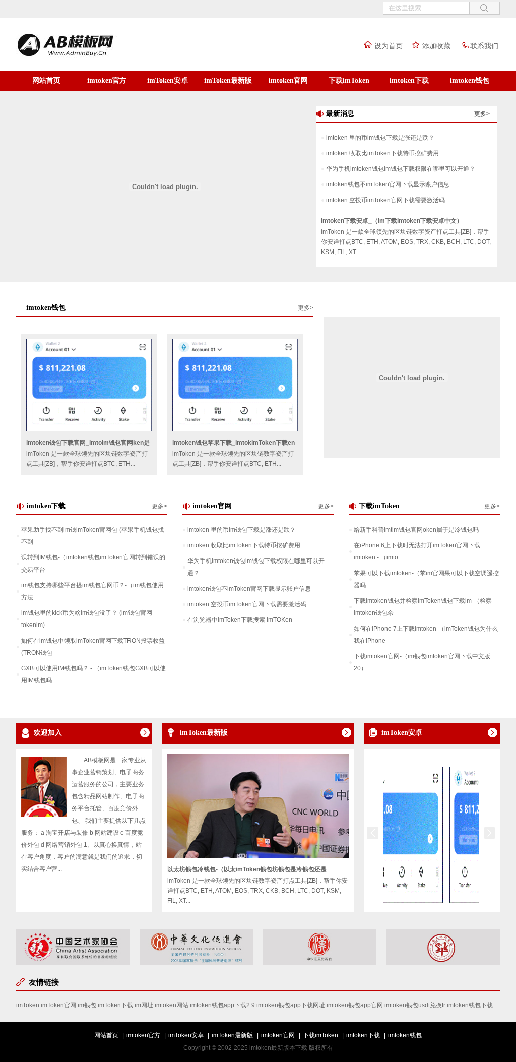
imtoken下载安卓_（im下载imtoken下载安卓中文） (392, 220)
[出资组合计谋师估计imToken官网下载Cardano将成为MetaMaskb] (385, 900)
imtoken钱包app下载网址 (290, 1005)
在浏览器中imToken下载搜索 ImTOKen (239, 619)
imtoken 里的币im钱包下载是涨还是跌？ (380, 137)
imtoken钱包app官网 (355, 1005)
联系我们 (484, 46)
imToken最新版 (228, 80)
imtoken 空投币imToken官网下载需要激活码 (385, 200)
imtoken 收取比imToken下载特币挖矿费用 (382, 153)
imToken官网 (58, 1005)
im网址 (144, 1005)
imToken (27, 1005)
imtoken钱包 (469, 80)
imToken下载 (115, 1005)
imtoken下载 (409, 80)
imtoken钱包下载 (470, 1005)
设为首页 (388, 46)
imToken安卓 (167, 80)
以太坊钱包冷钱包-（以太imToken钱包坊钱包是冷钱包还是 (247, 869)
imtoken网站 (171, 1005)
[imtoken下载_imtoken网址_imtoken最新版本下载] (86, 56)
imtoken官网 (288, 80)
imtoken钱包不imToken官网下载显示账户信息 (387, 184)
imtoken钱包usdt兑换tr (414, 1005)
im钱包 (87, 1005)
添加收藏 (436, 46)
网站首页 (46, 80)
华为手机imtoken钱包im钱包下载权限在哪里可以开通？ (400, 168)
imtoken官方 (106, 80)
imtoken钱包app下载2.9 (222, 1005)
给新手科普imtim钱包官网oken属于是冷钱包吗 (416, 529)
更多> (482, 113)
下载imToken (349, 80)
